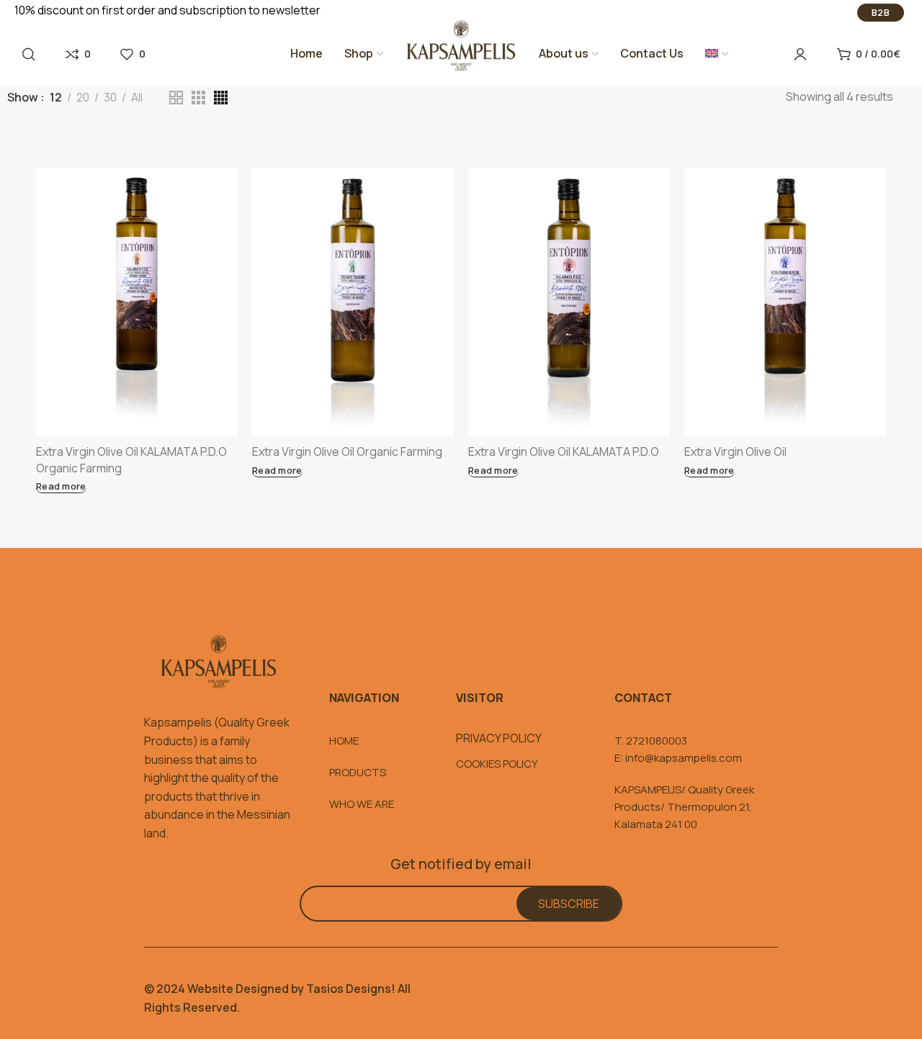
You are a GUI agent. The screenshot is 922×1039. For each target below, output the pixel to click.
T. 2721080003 (650, 740)
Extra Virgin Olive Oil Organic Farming (347, 451)
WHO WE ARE (361, 803)
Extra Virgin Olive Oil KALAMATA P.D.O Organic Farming (131, 459)
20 (82, 97)
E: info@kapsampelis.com (678, 757)
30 (110, 97)
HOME (344, 740)
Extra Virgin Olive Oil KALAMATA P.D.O (563, 451)
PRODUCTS (357, 772)
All (137, 97)
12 (56, 97)
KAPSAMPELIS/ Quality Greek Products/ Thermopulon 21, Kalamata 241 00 (684, 807)
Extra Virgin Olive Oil (735, 451)
